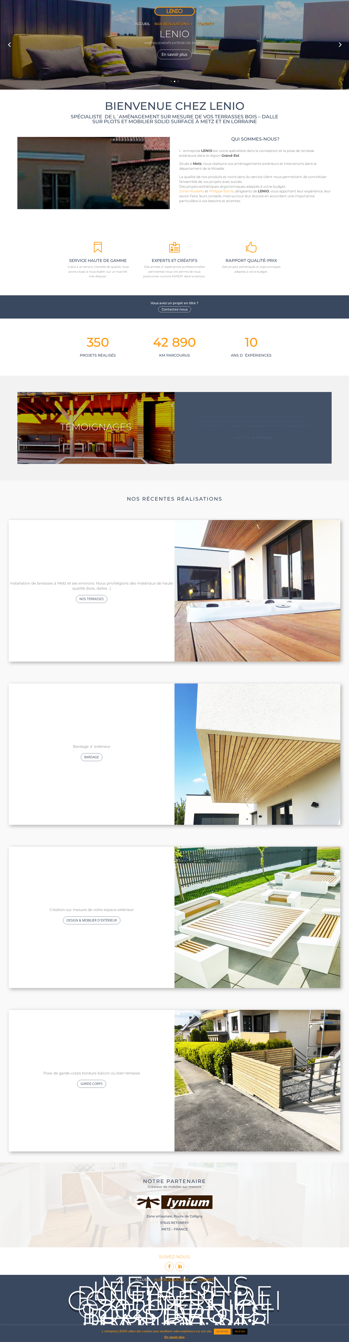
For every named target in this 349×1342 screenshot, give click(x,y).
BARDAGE (91, 757)
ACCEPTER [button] (222, 1331)
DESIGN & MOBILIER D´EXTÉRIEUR (91, 920)
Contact (205, 24)
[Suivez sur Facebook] (169, 1266)
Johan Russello (191, 191)
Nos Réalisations (172, 24)
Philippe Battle (221, 191)
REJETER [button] (240, 1331)
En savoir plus (174, 54)
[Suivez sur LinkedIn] (179, 1266)
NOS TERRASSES (91, 599)
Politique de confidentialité (174, 1300)
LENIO (174, 34)
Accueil (142, 24)
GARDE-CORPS (92, 1083)
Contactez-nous (175, 309)
